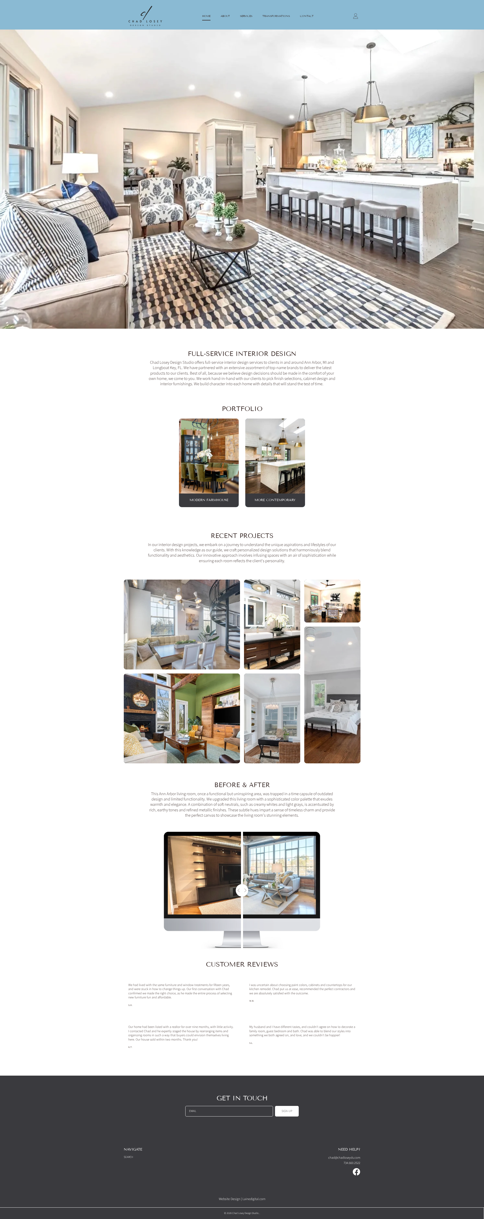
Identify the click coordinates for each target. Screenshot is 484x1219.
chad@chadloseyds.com (344, 1157)
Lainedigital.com (254, 1199)
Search (128, 1157)
